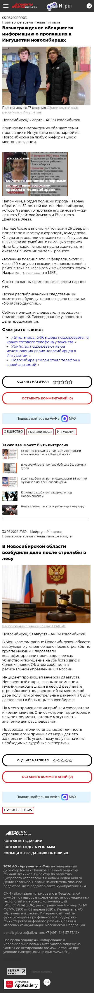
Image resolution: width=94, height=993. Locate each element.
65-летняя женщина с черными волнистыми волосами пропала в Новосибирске (51, 452)
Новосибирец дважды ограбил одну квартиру (52, 506)
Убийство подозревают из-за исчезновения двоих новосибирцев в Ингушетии (41, 351)
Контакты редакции (22, 841)
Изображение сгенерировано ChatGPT (34, 626)
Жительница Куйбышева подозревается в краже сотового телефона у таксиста (48, 339)
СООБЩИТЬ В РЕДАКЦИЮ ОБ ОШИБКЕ (36, 853)
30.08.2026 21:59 (14, 532)
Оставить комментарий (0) (47, 398)
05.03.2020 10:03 (14, 18)
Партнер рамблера (41, 971)
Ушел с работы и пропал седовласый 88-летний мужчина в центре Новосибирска (54, 480)
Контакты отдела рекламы (29, 847)
